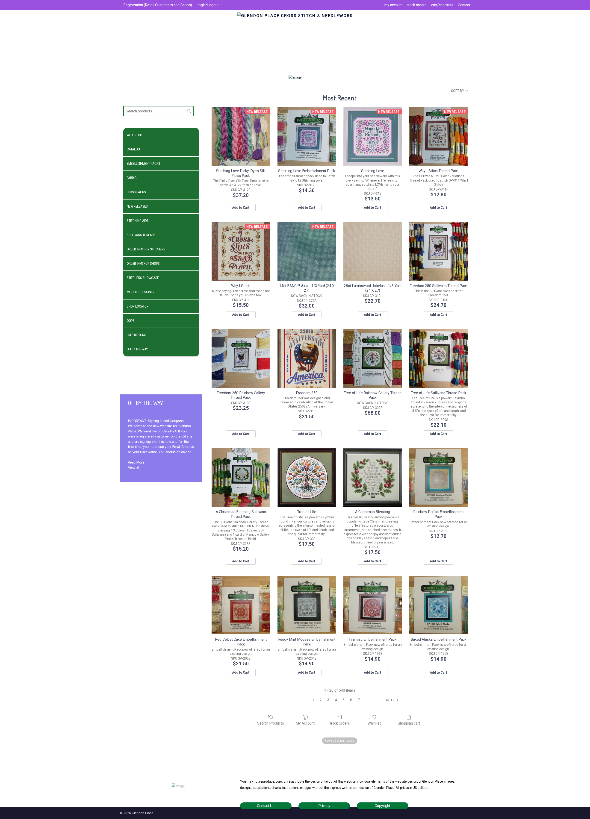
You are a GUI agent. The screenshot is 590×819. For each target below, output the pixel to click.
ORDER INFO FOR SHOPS (143, 263)
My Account (305, 723)
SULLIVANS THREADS (141, 235)
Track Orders (339, 723)
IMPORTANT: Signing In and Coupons (156, 421)
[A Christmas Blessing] (372, 477)
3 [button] (328, 700)
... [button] (366, 700)
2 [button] (321, 700)
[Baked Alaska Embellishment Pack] (438, 605)
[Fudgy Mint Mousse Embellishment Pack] (306, 605)
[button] (393, 700)
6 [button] (351, 700)
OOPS (131, 321)
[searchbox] (158, 111)
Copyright (382, 806)
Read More (136, 462)
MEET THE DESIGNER (140, 292)
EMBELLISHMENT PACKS (143, 163)
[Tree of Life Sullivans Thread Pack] (438, 358)
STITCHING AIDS (138, 221)
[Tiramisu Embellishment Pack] (372, 605)
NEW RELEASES (137, 206)
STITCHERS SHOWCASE (143, 278)
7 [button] (359, 700)
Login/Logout (207, 5)
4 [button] (336, 700)
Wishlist (374, 723)
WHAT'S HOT (135, 135)
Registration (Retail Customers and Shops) (157, 5)
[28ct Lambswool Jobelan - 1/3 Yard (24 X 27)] (372, 251)
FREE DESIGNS (136, 335)
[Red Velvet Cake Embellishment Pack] (241, 605)
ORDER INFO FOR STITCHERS (146, 249)
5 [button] (343, 700)
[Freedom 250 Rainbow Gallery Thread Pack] (241, 358)
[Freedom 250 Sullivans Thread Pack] (438, 251)
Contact (464, 5)
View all (133, 467)
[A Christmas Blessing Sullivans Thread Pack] (241, 477)
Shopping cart (409, 723)
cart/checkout (442, 5)
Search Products (270, 723)
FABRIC (132, 178)
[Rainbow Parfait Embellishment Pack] (438, 477)
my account (393, 5)
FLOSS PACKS (136, 192)
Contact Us (265, 806)
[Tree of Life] (306, 477)
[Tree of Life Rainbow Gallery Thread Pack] (372, 358)
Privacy (324, 806)
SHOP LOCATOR (137, 306)
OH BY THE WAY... (138, 349)
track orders (417, 5)
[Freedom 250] (306, 358)
